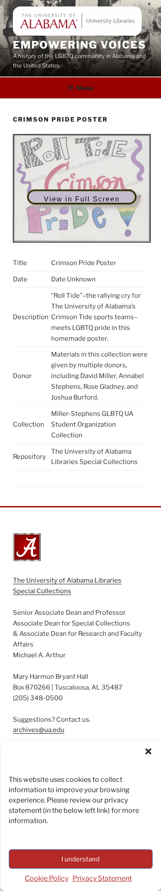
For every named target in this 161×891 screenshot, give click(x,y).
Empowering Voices (79, 45)
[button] (148, 751)
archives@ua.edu (38, 730)
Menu (85, 88)
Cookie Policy (46, 878)
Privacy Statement (102, 878)
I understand (80, 859)
